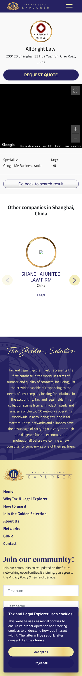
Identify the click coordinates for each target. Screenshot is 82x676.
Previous (7, 280)
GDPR (8, 536)
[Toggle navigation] (69, 6)
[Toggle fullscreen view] (75, 90)
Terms (58, 146)
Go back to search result (41, 184)
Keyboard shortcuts (30, 146)
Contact (10, 543)
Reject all (41, 663)
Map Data (47, 146)
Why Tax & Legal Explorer (25, 499)
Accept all (41, 652)
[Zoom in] (75, 129)
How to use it (14, 506)
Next (74, 280)
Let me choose (33, 640)
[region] (41, 116)
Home (8, 491)
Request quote (41, 75)
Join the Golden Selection (25, 514)
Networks (11, 529)
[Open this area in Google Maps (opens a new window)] (8, 145)
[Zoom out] (75, 138)
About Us (11, 521)
